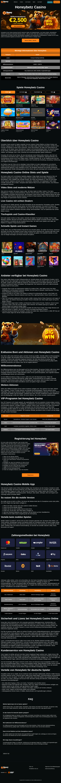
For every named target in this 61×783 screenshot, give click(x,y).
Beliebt (7, 92)
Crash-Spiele (37, 92)
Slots (52, 92)
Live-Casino (22, 92)
